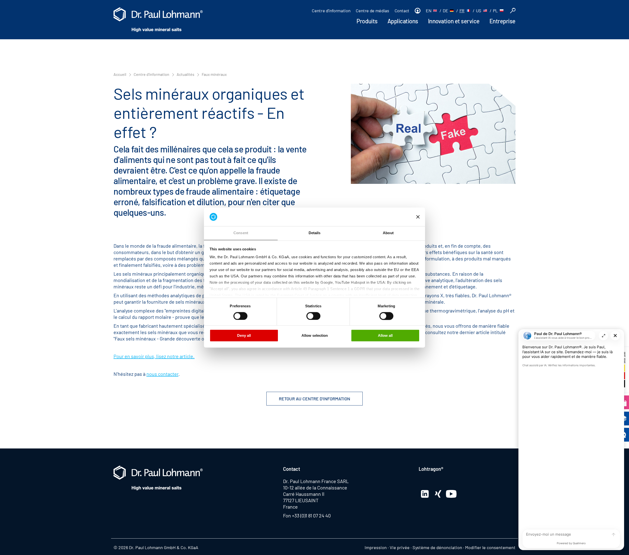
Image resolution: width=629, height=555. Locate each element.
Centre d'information (331, 10)
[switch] (240, 316)
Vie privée (400, 547)
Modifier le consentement (490, 547)
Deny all (244, 336)
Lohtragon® (431, 469)
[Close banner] (418, 216)
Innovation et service (454, 21)
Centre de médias (372, 10)
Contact (402, 10)
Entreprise (502, 21)
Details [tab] (315, 233)
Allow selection (314, 336)
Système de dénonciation (437, 547)
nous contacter (162, 374)
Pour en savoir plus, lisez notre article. (154, 356)
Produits (367, 21)
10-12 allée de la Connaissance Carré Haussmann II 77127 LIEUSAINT (315, 494)
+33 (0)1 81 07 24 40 (311, 515)
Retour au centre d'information (314, 398)
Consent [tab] (240, 233)
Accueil (120, 74)
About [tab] (388, 233)
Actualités (185, 74)
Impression (376, 547)
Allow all (385, 336)
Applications (402, 21)
